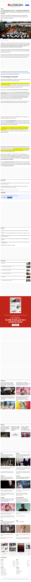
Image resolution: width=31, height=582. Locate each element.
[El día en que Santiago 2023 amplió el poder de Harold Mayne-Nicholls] (23, 484)
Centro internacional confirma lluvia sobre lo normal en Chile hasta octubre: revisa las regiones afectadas (7, 384)
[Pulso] (12, 552)
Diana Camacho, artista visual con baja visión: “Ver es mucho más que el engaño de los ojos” (23, 538)
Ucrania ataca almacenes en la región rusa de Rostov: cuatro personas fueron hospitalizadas (14, 230)
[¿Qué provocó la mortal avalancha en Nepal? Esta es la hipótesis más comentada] (8, 405)
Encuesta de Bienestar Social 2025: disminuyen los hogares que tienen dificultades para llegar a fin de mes (15, 239)
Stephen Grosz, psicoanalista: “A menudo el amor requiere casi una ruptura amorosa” (7, 478)
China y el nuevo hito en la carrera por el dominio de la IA (7, 538)
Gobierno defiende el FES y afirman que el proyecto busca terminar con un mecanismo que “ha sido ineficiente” (15, 183)
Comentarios (7, 40)
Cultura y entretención (20, 497)
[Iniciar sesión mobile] (29, 5)
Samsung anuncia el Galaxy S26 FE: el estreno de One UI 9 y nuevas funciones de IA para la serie (22, 398)
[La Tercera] (4, 552)
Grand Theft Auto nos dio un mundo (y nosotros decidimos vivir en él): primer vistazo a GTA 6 (23, 383)
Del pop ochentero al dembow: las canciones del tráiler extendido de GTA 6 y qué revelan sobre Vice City (7, 494)
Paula (17, 520)
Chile (1, 453)
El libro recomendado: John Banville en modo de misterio (23, 513)
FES (10, 189)
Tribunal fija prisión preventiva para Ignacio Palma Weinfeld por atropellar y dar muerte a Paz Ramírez (13, 276)
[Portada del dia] (15, 312)
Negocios (17, 453)
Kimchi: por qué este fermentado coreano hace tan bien (23, 535)
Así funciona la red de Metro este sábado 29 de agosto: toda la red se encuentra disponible (5, 429)
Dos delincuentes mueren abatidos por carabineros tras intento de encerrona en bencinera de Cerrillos (14, 263)
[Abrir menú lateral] (1, 5)
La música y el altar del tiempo (20, 515)
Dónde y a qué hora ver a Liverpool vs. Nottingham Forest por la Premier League (25, 428)
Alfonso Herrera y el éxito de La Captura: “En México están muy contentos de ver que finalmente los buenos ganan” (22, 501)
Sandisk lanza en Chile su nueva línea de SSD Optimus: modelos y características (7, 513)
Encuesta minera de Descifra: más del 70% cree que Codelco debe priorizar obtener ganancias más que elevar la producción (15, 236)
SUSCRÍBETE (15, 325)
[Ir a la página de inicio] (15, 5)
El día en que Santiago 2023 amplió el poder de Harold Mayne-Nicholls (23, 478)
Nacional (2, 8)
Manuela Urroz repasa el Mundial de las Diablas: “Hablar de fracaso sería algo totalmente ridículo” (22, 494)
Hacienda (13, 189)
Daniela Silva (6, 20)
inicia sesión (4, 197)
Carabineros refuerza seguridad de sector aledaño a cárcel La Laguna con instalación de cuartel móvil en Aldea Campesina (13, 270)
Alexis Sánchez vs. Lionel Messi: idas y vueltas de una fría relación (23, 491)
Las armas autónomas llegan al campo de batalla (7, 535)
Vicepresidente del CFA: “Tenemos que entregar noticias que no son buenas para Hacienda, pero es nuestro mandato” (15, 242)
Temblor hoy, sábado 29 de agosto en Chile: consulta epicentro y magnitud (15, 428)
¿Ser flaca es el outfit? (20, 521)
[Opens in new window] (21, 552)
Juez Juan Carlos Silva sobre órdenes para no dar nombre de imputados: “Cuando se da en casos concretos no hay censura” (13, 273)
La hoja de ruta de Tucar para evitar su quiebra (8, 245)
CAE (11, 189)
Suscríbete (10, 197)
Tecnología (2, 497)
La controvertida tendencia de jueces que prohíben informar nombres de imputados (7, 472)
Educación (8, 189)
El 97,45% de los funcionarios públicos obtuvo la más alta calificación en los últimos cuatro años (23, 455)
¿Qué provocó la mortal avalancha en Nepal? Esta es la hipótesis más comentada (8, 398)
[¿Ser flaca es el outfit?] (23, 529)
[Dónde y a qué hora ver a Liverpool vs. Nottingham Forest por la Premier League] (25, 434)
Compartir (2, 40)
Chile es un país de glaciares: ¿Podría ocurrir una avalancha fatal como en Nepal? (7, 491)
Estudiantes (16, 189)
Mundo (2, 520)
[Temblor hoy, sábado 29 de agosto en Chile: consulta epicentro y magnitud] (15, 434)
